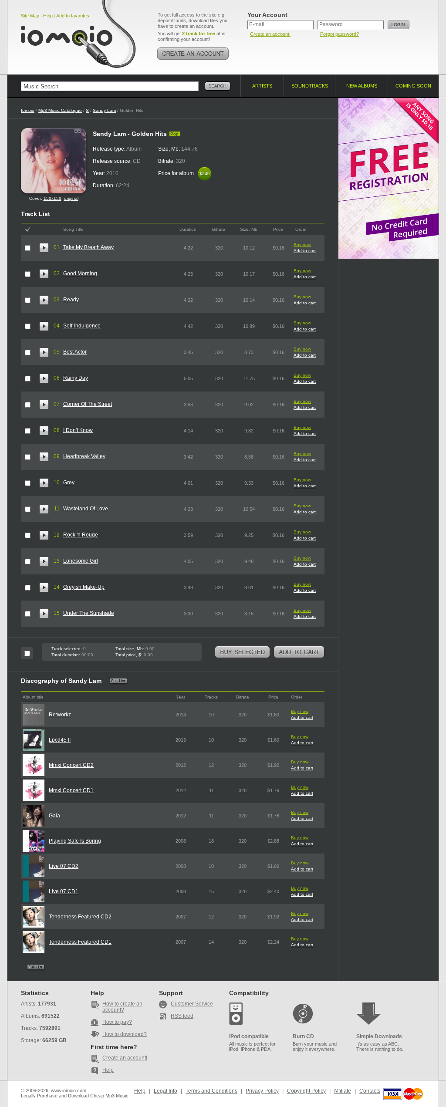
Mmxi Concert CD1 (71, 790)
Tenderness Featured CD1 (80, 942)
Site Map (30, 15)
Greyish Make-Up (84, 587)
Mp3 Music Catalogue (60, 110)
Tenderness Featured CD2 (80, 917)
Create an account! (270, 34)
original (71, 198)
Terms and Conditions (211, 1091)
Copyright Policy (306, 1091)
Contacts (369, 1091)
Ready (71, 300)
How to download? (124, 1034)
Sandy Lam (104, 110)
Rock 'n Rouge (80, 535)
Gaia (54, 816)
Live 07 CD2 (63, 866)
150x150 (52, 198)
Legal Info (165, 1091)
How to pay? (117, 1022)
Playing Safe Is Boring (75, 841)
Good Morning (80, 273)
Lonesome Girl (80, 561)
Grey (68, 482)
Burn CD (303, 1036)
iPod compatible (249, 1036)
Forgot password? (339, 34)
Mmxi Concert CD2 (71, 765)
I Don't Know (78, 430)
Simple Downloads (379, 1036)
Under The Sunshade (88, 613)
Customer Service (192, 1004)
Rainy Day (75, 378)
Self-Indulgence (82, 326)
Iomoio (27, 110)
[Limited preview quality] (44, 247)
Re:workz (60, 715)
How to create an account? (122, 1007)
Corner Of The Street (87, 404)
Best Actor (75, 352)
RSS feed (182, 1016)
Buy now (302, 244)
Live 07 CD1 (63, 891)
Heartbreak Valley (84, 456)
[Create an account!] (193, 53)
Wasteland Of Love (85, 509)
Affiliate (342, 1091)
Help (48, 15)
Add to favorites (72, 15)
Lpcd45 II (60, 740)
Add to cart (305, 250)
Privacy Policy (262, 1091)
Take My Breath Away (88, 247)
